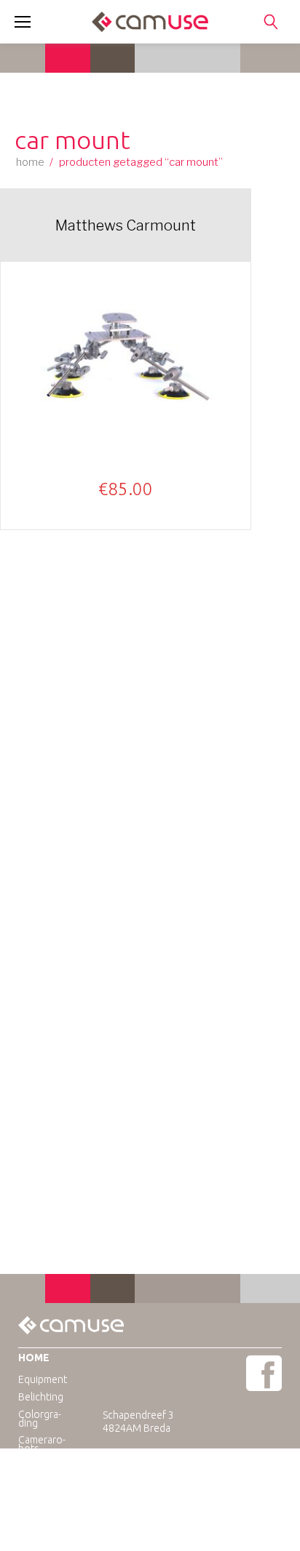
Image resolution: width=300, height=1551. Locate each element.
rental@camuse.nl (173, 1467)
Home (30, 162)
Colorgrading (39, 1418)
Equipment (42, 1379)
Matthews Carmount (125, 225)
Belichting (40, 1397)
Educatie (38, 1465)
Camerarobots (42, 1444)
